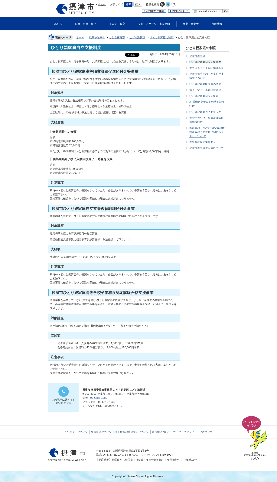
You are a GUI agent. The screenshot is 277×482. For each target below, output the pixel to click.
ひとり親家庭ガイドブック (205, 112)
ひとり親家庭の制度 (162, 37)
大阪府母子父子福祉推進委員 (206, 68)
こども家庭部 (117, 37)
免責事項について (101, 431)
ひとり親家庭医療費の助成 (205, 84)
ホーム (80, 37)
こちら (118, 405)
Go (225, 11)
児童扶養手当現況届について (206, 148)
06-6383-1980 (98, 397)
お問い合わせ (180, 10)
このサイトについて (76, 431)
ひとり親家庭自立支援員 (203, 95)
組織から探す (97, 37)
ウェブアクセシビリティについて (193, 431)
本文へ (102, 4)
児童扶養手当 (197, 56)
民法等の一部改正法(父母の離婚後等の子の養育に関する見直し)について (207, 131)
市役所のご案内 (155, 10)
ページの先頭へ (255, 438)
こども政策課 (137, 37)
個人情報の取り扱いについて (132, 431)
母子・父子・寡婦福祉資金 (205, 89)
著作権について (161, 431)
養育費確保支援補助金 (202, 142)
